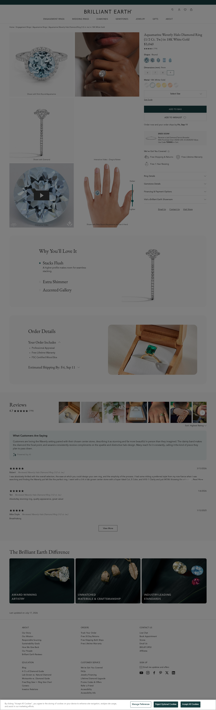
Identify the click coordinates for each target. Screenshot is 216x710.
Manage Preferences (141, 704)
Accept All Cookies (190, 704)
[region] (108, 705)
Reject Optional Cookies (165, 704)
